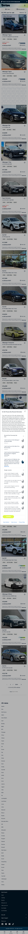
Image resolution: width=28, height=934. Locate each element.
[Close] (25, 411)
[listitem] (14, 436)
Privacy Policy (22, 522)
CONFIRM (8, 516)
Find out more (17, 1)
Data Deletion (6, 522)
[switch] (23, 440)
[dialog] (14, 467)
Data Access (14, 522)
